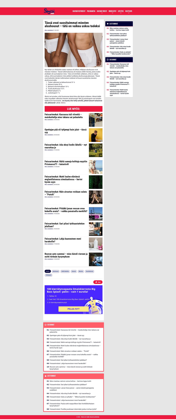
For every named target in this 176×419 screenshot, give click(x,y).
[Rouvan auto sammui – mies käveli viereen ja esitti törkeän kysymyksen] (95, 259)
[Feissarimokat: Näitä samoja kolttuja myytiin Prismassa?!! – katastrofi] (95, 167)
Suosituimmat (89, 271)
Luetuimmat (51, 376)
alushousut (55, 271)
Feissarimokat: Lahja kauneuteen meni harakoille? (63, 240)
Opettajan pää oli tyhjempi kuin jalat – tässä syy (65, 131)
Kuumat (74, 271)
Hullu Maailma (65, 271)
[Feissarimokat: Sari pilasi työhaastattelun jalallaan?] (95, 229)
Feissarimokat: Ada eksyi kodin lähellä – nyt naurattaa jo (66, 146)
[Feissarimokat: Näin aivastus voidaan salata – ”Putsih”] (95, 197)
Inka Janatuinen (49, 30)
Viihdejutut (112, 11)
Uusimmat (50, 325)
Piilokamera (91, 11)
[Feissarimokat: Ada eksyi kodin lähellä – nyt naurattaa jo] (95, 150)
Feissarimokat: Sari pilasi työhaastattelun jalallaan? (65, 225)
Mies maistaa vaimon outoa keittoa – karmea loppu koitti (70, 381)
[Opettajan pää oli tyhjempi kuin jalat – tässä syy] (95, 135)
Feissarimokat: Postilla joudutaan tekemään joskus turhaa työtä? (73, 409)
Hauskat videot (102, 11)
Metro (63, 103)
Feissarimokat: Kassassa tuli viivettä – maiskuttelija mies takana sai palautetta (64, 116)
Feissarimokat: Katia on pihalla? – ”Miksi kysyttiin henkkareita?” (73, 397)
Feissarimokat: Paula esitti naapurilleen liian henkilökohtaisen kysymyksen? (72, 405)
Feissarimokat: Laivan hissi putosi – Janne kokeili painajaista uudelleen (72, 389)
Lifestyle (121, 11)
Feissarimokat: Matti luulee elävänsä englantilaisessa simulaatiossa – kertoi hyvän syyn (63, 179)
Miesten (81, 271)
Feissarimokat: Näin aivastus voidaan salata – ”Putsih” (66, 193)
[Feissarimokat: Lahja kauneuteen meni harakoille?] (95, 244)
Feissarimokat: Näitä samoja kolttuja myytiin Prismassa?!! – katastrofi (66, 163)
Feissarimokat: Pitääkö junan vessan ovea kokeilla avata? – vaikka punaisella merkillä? (66, 210)
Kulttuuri (128, 11)
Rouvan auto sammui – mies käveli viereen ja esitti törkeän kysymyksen (66, 255)
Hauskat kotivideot (79, 11)
